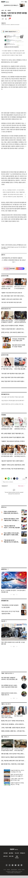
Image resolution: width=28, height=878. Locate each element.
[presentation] (11, 595)
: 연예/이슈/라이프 (6, 673)
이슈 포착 (3, 621)
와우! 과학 (11, 856)
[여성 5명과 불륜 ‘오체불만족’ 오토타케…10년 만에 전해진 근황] (24, 678)
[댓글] (9, 19)
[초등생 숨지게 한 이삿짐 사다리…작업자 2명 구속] (24, 694)
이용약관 (8, 869)
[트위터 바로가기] (9, 865)
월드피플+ (11, 853)
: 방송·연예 (5, 704)
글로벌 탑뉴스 (4, 569)
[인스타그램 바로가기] (15, 865)
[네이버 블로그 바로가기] (21, 865)
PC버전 (23, 869)
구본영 (2, 23)
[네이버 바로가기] (18, 865)
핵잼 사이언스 (17, 857)
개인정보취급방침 (14, 869)
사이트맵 (19, 869)
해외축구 (9, 10)
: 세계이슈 (4, 737)
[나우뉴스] (5, 2)
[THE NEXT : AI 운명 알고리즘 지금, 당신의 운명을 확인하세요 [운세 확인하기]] (14, 268)
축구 (6, 10)
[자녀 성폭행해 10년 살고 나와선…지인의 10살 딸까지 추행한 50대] (24, 686)
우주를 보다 (22, 853)
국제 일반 (5, 853)
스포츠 (2, 10)
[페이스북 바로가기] (6, 865)
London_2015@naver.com (19, 245)
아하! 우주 (5, 856)
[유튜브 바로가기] (12, 865)
